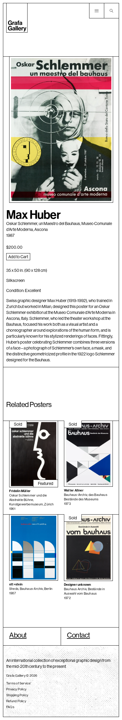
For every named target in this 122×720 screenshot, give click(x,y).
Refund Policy (16, 701)
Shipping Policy (17, 695)
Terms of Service (18, 683)
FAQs (10, 707)
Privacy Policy (16, 689)
